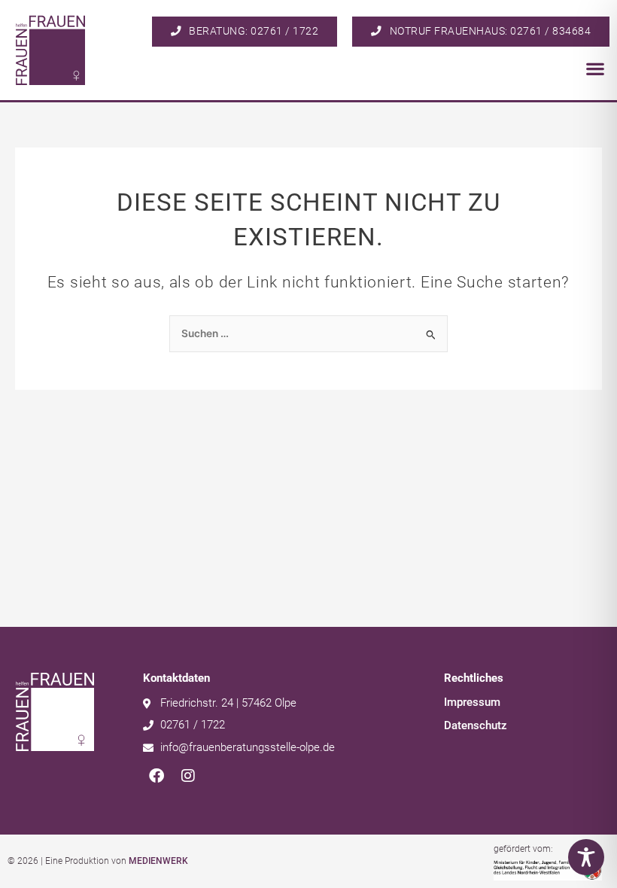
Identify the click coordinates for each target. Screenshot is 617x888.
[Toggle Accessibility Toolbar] (586, 857)
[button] (594, 69)
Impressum (472, 702)
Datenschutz (475, 725)
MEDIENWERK (158, 861)
